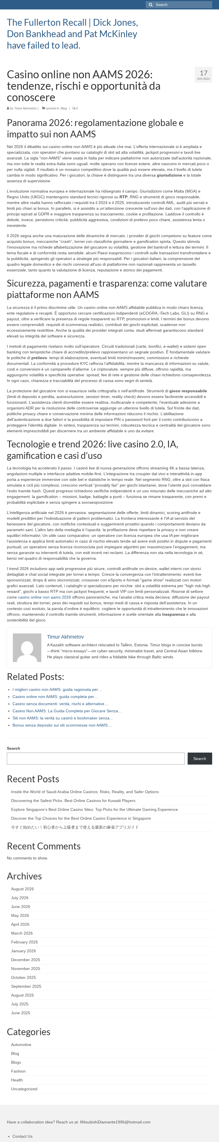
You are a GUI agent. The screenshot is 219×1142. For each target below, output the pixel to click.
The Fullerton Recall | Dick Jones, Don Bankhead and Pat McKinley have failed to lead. (72, 34)
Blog (64, 108)
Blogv (16, 1062)
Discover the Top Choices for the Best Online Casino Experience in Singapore (81, 818)
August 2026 (22, 889)
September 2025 (26, 986)
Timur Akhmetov (25, 108)
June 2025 (20, 1013)
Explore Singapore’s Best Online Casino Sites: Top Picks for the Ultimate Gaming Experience (94, 809)
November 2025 (25, 968)
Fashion (18, 1071)
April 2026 (20, 924)
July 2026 (20, 897)
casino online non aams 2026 (44, 597)
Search (13, 748)
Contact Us (23, 1136)
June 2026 (20, 906)
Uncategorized (24, 1089)
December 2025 (25, 959)
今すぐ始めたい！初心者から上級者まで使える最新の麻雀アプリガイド (75, 827)
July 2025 (20, 1004)
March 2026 (22, 933)
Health (17, 1080)
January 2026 (23, 951)
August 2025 (22, 995)
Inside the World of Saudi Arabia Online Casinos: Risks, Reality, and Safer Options (85, 791)
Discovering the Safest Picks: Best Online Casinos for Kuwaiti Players (73, 800)
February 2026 (24, 942)
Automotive (21, 1044)
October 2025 (23, 977)
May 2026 (20, 915)
